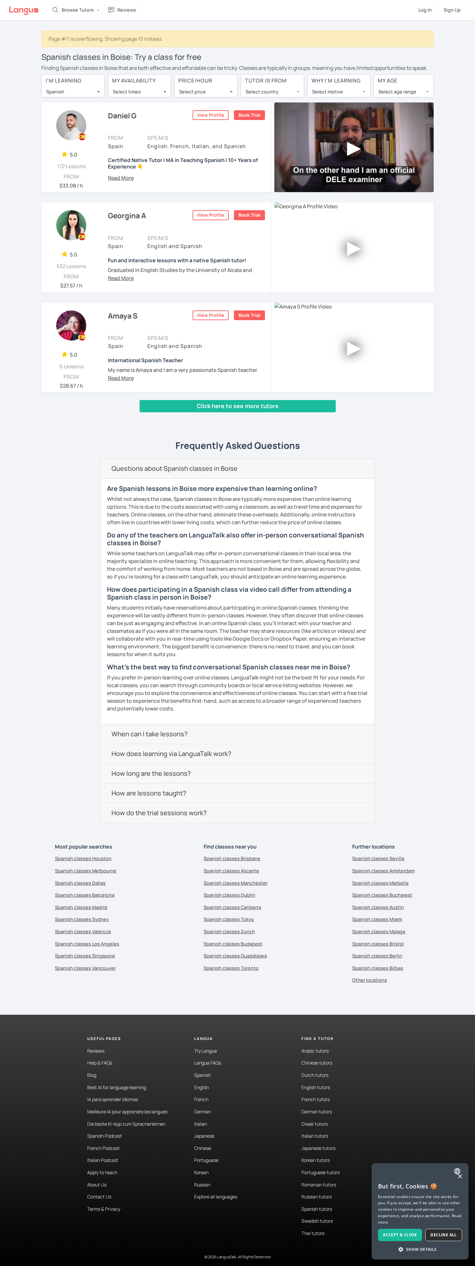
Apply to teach (102, 1172)
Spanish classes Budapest (233, 944)
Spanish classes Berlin (377, 956)
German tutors (316, 1112)
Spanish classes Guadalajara (235, 956)
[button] (121, 177)
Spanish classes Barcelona (84, 895)
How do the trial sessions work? (159, 812)
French (201, 1099)
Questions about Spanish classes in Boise (174, 468)
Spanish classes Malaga (378, 931)
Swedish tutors (317, 1221)
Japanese (204, 1136)
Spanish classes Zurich (229, 931)
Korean (201, 1172)
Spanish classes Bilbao (377, 968)
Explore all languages (215, 1197)
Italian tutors (314, 1136)
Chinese (202, 1148)
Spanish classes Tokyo (229, 919)
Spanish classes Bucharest (382, 895)
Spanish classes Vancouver (85, 968)
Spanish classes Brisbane (232, 858)
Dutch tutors (314, 1075)
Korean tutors (315, 1160)
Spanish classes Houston (83, 858)
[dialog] (420, 1211)
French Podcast (103, 1148)
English (201, 1087)
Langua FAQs (207, 1063)
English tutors (315, 1087)
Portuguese (206, 1160)
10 (137, 418)
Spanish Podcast (104, 1136)
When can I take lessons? (149, 734)
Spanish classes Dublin (229, 895)
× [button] (459, 1176)
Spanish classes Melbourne (85, 871)
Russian (202, 1185)
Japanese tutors (318, 1148)
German (202, 1112)
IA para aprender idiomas (112, 1099)
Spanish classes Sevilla (378, 858)
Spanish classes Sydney (82, 919)
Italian (200, 1124)
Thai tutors (312, 1233)
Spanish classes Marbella (380, 883)
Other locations (369, 980)
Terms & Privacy (103, 1209)
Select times (127, 92)
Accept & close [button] (400, 1235)
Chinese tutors (316, 1063)
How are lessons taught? (148, 793)
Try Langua (205, 1051)
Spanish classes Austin (378, 907)
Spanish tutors (316, 1209)
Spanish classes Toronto (231, 968)
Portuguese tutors (320, 1172)
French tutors (315, 1099)
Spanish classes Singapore (85, 956)
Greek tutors (314, 1124)
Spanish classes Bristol (378, 944)
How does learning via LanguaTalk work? (171, 753)
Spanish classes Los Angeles (87, 944)
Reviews (95, 1051)
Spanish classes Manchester (236, 883)
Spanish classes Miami (377, 919)
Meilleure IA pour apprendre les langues (127, 1112)
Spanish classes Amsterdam (383, 871)
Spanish (202, 1075)
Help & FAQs (99, 1063)
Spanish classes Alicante (231, 871)
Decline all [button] (443, 1235)
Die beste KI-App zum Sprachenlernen (126, 1124)
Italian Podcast (102, 1160)
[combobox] (73, 92)
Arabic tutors (315, 1051)
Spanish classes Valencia (83, 931)
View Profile (210, 115)
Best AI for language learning (116, 1087)
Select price (192, 92)
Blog (91, 1075)
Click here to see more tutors (238, 406)
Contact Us (99, 1197)
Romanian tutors (318, 1185)
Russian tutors (316, 1197)
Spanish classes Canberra (232, 907)
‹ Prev (53, 418)
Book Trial (249, 115)
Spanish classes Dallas (80, 883)
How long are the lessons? (151, 773)
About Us (96, 1185)
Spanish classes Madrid (81, 907)
